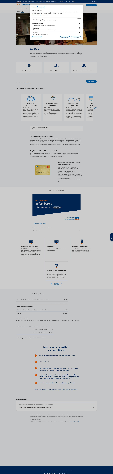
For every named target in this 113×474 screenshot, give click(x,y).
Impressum (45, 14)
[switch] (80, 23)
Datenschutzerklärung (36, 14)
